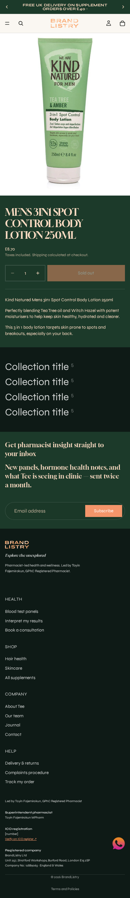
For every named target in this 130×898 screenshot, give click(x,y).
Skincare (13, 668)
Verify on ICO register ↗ (21, 839)
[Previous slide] (7, 7)
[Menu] (7, 23)
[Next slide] (123, 7)
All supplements (20, 677)
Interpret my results (24, 621)
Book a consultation (24, 630)
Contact (13, 734)
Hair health (16, 659)
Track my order (19, 782)
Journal (12, 725)
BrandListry (70, 877)
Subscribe (103, 511)
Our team (14, 716)
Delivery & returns (22, 763)
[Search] (21, 23)
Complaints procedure (27, 772)
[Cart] (122, 23)
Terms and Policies (65, 889)
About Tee (14, 706)
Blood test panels (21, 611)
